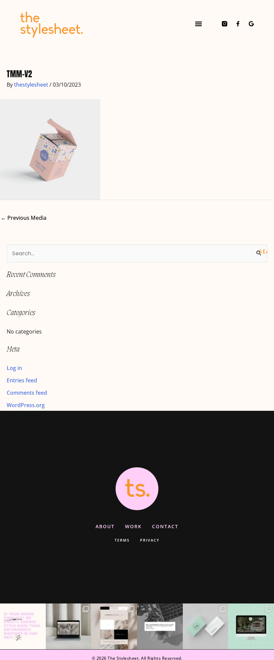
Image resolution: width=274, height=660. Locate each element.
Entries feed (22, 380)
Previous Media (23, 217)
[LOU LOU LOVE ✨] (160, 626)
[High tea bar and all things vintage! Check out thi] (206, 626)
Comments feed (27, 392)
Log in (14, 368)
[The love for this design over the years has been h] (69, 626)
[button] (198, 23)
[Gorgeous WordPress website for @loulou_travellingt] (251, 626)
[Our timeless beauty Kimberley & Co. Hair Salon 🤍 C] (114, 626)
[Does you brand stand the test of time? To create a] (23, 626)
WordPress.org (26, 405)
